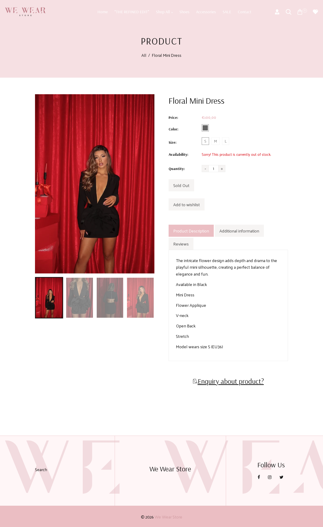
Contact (244, 11)
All (143, 55)
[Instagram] (270, 477)
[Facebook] (259, 477)
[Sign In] (277, 11)
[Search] (288, 11)
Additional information (239, 231)
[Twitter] (281, 477)
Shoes (184, 11)
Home (102, 11)
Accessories (206, 11)
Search (41, 469)
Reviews (181, 244)
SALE (227, 11)
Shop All (163, 11)
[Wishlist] (315, 11)
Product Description (191, 231)
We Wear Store (168, 517)
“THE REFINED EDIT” (131, 11)
